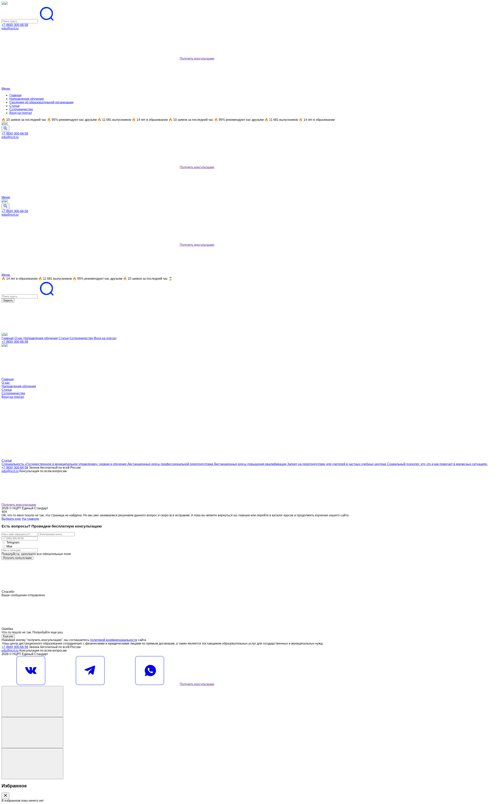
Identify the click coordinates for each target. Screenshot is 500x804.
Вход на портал (20, 113)
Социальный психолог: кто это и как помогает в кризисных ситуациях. (437, 464)
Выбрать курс (11, 518)
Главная (15, 95)
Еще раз (8, 636)
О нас (18, 338)
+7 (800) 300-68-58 (15, 25)
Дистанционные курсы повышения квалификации (250, 464)
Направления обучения (26, 98)
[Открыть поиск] (5, 128)
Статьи (14, 105)
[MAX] (149, 58)
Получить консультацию (197, 58)
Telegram (12, 542)
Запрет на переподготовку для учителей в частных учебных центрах (337, 464)
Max (9, 546)
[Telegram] (90, 58)
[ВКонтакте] (31, 58)
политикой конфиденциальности (113, 640)
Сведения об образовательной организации (41, 102)
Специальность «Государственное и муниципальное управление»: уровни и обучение (64, 464)
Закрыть (8, 300)
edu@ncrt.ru (10, 28)
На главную (30, 518)
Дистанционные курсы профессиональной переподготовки (170, 464)
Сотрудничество (21, 109)
